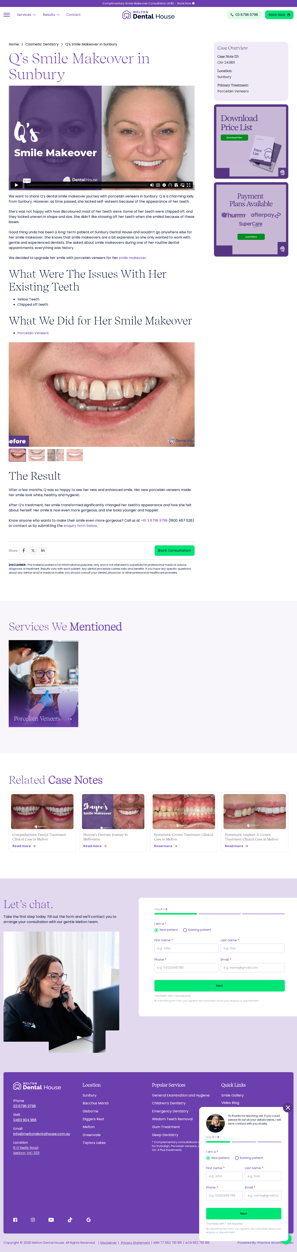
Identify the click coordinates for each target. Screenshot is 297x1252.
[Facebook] (23, 550)
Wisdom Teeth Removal (172, 1119)
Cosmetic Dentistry (42, 44)
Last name (230, 940)
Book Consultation (174, 550)
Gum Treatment (166, 1126)
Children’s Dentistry (169, 1103)
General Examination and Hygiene (181, 1095)
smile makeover (132, 257)
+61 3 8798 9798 (154, 520)
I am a (160, 923)
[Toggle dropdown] (34, 15)
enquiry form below (80, 525)
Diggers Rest (93, 1119)
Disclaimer (108, 1242)
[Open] (6, 14)
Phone (160, 959)
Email (226, 959)
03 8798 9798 (24, 1105)
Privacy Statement (135, 1242)
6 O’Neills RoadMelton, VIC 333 (26, 1150)
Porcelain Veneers (33, 333)
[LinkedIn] (43, 550)
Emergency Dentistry (170, 1111)
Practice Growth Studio (275, 1242)
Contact (73, 14)
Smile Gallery (232, 1095)
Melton (89, 1126)
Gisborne (90, 1111)
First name (163, 940)
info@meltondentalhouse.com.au (41, 1133)
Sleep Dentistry (165, 1134)
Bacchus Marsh (96, 1103)
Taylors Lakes (94, 1142)
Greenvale (92, 1134)
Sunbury (90, 1095)
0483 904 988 (25, 1119)
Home (14, 44)
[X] (33, 550)
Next (219, 985)
